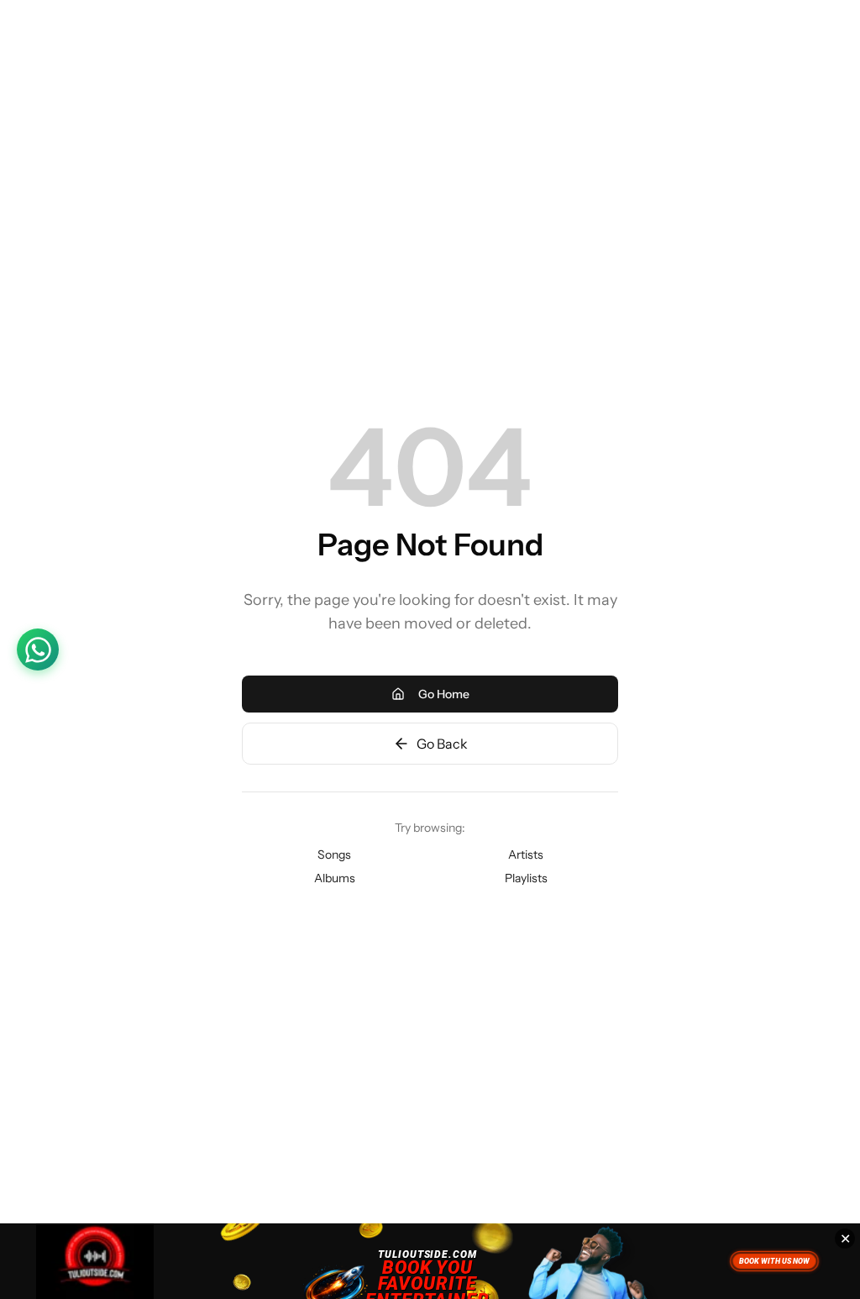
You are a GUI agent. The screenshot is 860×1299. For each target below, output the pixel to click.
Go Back (442, 743)
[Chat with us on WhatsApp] (38, 649)
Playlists (526, 878)
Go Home (443, 694)
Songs (334, 854)
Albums (334, 878)
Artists (525, 854)
